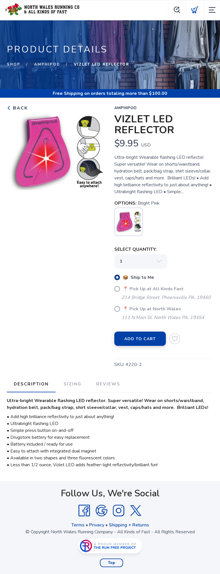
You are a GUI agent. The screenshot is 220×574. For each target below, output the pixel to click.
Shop (13, 64)
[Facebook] (84, 510)
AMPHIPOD (47, 64)
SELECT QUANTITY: (135, 249)
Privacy (96, 525)
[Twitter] (135, 510)
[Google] (101, 510)
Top (111, 562)
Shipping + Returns (129, 525)
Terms (78, 525)
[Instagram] (118, 510)
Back (19, 108)
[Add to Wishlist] (174, 338)
